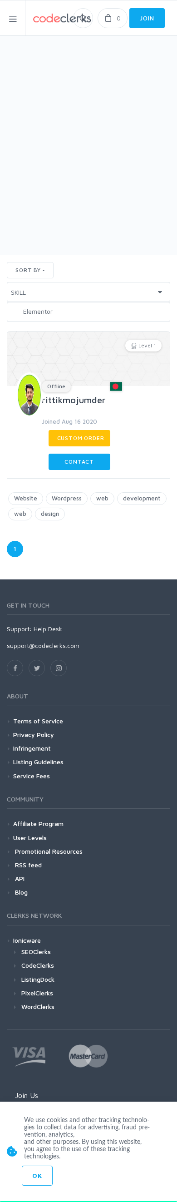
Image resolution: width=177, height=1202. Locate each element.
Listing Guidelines (38, 762)
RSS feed (27, 865)
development (142, 498)
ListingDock (37, 979)
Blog (20, 892)
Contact (79, 461)
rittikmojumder (74, 400)
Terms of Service (38, 721)
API (19, 878)
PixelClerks (37, 993)
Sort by (28, 270)
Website (25, 498)
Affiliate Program (38, 823)
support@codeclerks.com (43, 645)
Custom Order (80, 438)
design (50, 513)
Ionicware (27, 940)
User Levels (30, 837)
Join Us (26, 1095)
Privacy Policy (33, 734)
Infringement (32, 748)
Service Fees (31, 776)
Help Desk (48, 629)
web (102, 498)
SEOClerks (36, 951)
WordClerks (37, 1006)
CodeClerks (37, 965)
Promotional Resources (48, 851)
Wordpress (67, 498)
